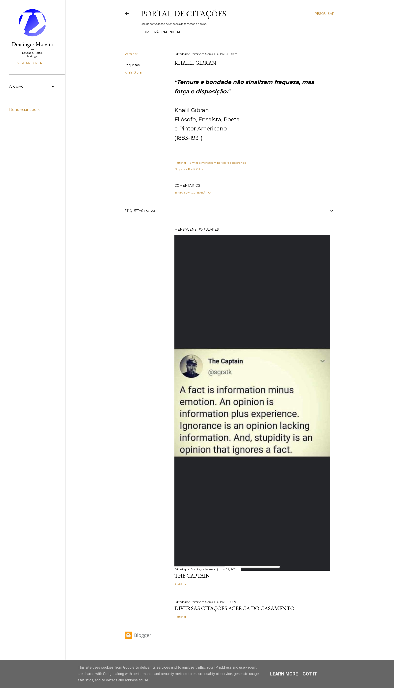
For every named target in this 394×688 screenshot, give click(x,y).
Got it (310, 674)
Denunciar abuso (25, 109)
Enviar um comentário (192, 192)
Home (146, 32)
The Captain (192, 575)
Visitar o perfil (32, 63)
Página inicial (167, 32)
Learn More (284, 674)
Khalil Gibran (133, 72)
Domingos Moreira (32, 44)
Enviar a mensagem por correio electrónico (218, 162)
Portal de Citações (183, 13)
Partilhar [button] (130, 54)
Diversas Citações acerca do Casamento (234, 608)
